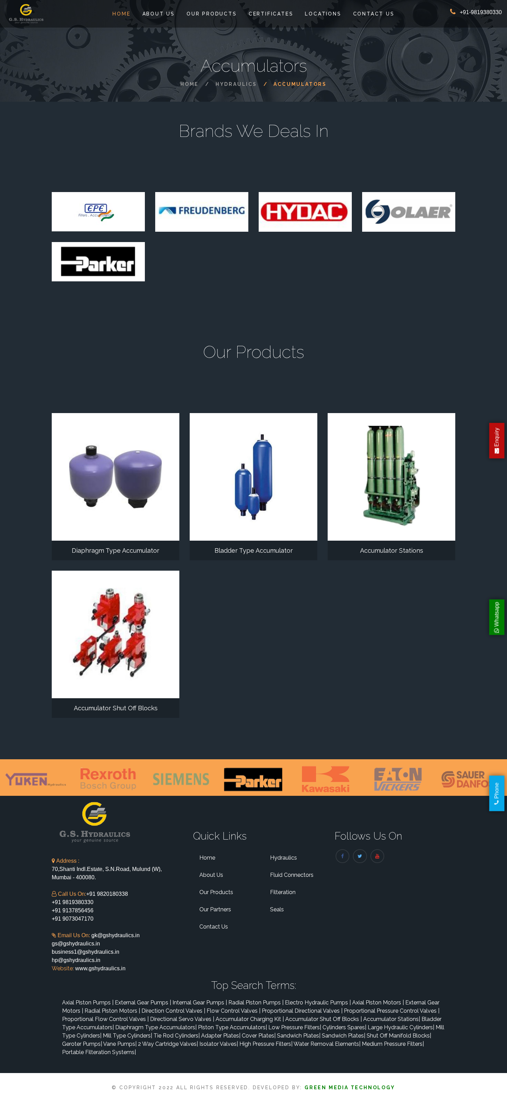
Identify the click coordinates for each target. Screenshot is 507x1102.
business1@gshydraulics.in (85, 952)
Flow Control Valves (233, 1011)
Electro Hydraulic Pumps (318, 1002)
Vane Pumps (120, 1044)
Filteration (283, 892)
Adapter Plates (220, 1035)
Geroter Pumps (82, 1044)
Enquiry (497, 438)
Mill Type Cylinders (127, 1035)
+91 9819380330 (72, 902)
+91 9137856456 (72, 910)
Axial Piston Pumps (87, 1002)
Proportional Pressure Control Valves (391, 1011)
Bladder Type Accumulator (254, 550)
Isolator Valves (218, 1044)
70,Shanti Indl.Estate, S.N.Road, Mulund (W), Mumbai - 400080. (107, 869)
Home (121, 14)
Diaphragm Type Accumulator (115, 550)
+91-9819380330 (481, 12)
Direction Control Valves (173, 1011)
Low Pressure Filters (294, 1027)
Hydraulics (236, 84)
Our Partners (215, 909)
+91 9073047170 (72, 919)
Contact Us (374, 14)
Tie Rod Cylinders (176, 1035)
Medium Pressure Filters (393, 1044)
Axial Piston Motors (378, 1002)
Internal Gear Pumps (199, 1002)
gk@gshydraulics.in (115, 935)
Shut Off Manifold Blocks (399, 1035)
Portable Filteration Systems (99, 1052)
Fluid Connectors (292, 875)
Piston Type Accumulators (232, 1027)
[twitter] (360, 856)
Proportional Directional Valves (302, 1011)
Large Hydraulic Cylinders (401, 1027)
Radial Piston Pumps (256, 1002)
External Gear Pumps (143, 1002)
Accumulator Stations (391, 550)
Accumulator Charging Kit (250, 1019)
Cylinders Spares (344, 1027)
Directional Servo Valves (182, 1019)
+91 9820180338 (107, 894)
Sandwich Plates (298, 1035)
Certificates (271, 14)
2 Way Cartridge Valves (168, 1044)
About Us (158, 14)
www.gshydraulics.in (100, 968)
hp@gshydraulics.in (76, 960)
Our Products (212, 14)
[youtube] (377, 856)
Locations (323, 14)
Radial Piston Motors (112, 1011)
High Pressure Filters (265, 1044)
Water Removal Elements (327, 1044)
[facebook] (342, 856)
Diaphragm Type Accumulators (156, 1027)
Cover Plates (259, 1035)
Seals (277, 909)
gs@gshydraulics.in (76, 943)
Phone (497, 791)
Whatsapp (497, 615)
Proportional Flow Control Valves (105, 1019)
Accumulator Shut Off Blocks (116, 708)
